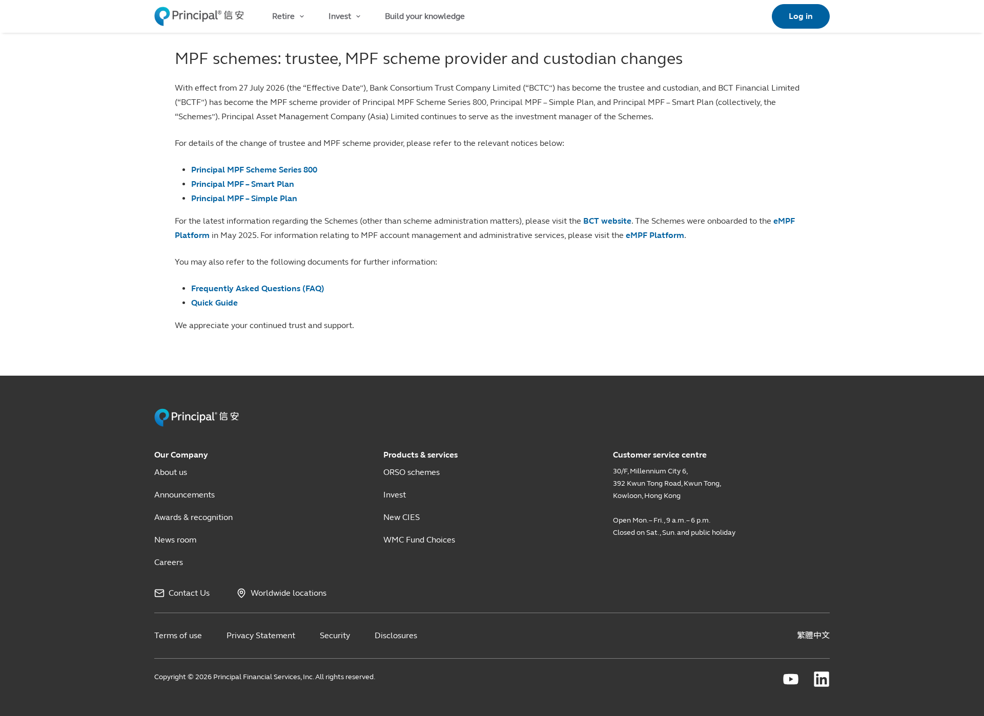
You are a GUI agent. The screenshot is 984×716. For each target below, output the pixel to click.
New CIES (401, 517)
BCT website (607, 221)
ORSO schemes (411, 472)
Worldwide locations (288, 593)
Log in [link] (801, 16)
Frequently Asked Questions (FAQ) (257, 288)
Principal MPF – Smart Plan (242, 184)
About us (170, 472)
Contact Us (189, 593)
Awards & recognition (193, 517)
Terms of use (178, 635)
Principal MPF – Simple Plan (244, 198)
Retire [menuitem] (283, 16)
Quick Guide (214, 303)
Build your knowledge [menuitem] (425, 16)
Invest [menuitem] (340, 16)
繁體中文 (813, 635)
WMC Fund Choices (419, 540)
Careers (168, 562)
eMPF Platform (655, 235)
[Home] (199, 16)
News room (175, 540)
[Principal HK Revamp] (196, 417)
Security (335, 635)
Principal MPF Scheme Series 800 (254, 170)
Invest (394, 495)
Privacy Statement (261, 635)
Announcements (184, 495)
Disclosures (396, 635)
